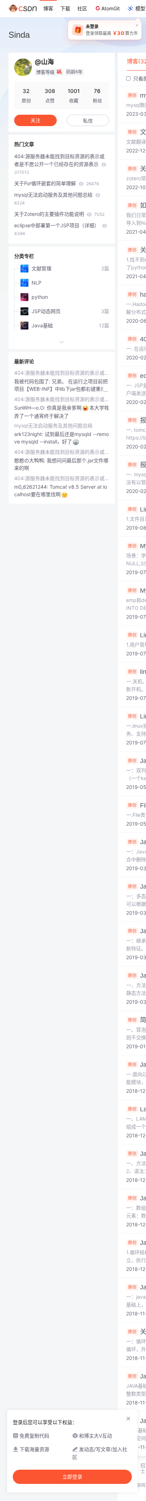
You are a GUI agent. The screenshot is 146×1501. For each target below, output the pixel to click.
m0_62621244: (32, 487)
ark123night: (29, 434)
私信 (88, 121)
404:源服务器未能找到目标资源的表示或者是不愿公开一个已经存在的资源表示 (59, 164)
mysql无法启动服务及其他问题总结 (54, 199)
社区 (82, 8)
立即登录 (72, 1477)
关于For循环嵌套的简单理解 (56, 183)
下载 (65, 8)
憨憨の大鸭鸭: (30, 460)
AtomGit (110, 8)
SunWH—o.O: (30, 408)
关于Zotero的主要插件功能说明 (59, 214)
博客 (48, 8)
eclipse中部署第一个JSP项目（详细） (57, 229)
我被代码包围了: (33, 381)
